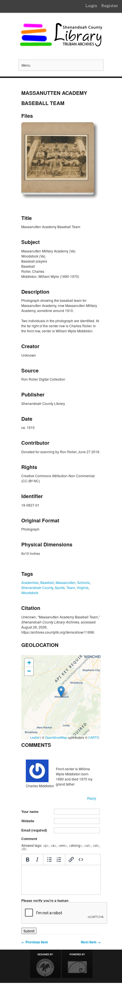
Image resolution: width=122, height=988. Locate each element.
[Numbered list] (59, 859)
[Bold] (27, 859)
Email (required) (34, 830)
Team (70, 587)
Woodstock (29, 592)
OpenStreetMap (56, 737)
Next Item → (91, 942)
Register (109, 5)
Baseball (47, 582)
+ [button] (29, 662)
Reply (91, 798)
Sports (60, 587)
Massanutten (65, 582)
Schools (83, 582)
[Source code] (81, 859)
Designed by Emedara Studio (45, 964)
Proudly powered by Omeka (77, 964)
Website (27, 821)
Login (91, 5)
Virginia (83, 587)
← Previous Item (34, 942)
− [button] (29, 671)
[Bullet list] (49, 859)
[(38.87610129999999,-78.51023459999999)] (61, 691)
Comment (29, 838)
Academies (30, 582)
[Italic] (37, 859)
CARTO (93, 737)
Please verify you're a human (44, 900)
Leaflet (34, 737)
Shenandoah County (37, 587)
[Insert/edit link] (71, 859)
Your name (30, 811)
